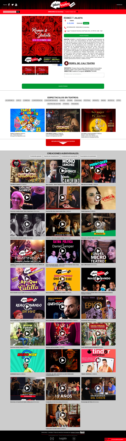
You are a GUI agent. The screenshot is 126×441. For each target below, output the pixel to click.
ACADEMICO (9, 100)
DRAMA (70, 100)
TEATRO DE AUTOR (54, 104)
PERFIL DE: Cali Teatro (82, 63)
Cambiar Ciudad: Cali (70, 11)
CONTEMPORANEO (51, 100)
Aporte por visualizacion (51, 156)
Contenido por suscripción (69, 156)
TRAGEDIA (75, 104)
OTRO (118, 100)
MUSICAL (111, 100)
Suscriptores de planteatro (88, 156)
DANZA (62, 100)
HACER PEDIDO (84, 35)
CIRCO (18, 100)
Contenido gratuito (36, 156)
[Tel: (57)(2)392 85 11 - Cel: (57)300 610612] (114, 439)
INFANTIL (95, 100)
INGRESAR (119, 4)
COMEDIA (26, 100)
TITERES (66, 104)
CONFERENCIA (37, 100)
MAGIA (103, 100)
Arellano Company (75, 432)
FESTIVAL (87, 100)
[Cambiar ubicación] (77, 11)
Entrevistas (78, 100)
